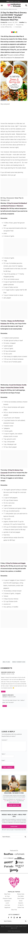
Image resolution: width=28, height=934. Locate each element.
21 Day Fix (20, 905)
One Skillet (21, 896)
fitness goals (13, 800)
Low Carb (7, 905)
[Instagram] (17, 917)
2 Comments (18, 27)
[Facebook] (8, 917)
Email (3, 760)
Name (3, 754)
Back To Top (14, 928)
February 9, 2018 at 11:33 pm (7, 673)
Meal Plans (6, 661)
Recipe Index (20, 894)
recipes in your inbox (13, 1)
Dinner (20, 900)
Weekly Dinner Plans (18, 661)
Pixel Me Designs (16, 931)
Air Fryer (7, 896)
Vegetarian (7, 907)
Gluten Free (21, 907)
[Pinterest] (14, 917)
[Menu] (2, 5)
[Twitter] (11, 917)
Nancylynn (10, 24)
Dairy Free (14, 909)
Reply (3, 691)
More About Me (14, 805)
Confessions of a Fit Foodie (14, 5)
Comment (4, 740)
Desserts (20, 903)
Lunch (7, 903)
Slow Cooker (20, 898)
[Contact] (20, 917)
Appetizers (7, 900)
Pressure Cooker (7, 898)
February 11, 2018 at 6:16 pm (9, 696)
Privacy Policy (22, 926)
